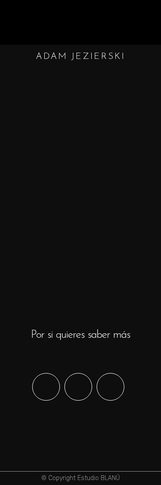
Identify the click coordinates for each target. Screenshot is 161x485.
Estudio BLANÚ (98, 478)
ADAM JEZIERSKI (99, 184)
